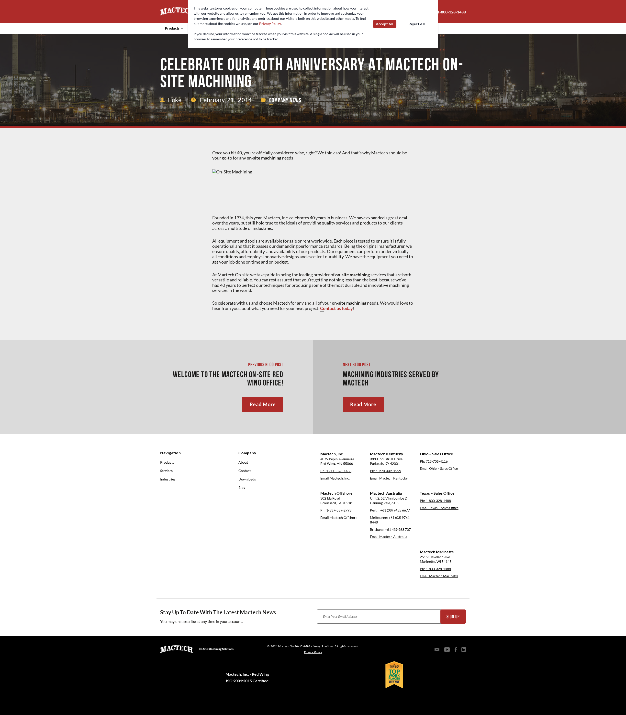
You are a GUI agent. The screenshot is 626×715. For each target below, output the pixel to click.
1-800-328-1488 (451, 12)
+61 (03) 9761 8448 (390, 520)
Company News (285, 100)
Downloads (247, 479)
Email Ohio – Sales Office (439, 468)
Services (166, 471)
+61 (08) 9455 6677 (395, 510)
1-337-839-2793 (338, 510)
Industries (167, 479)
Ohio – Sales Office (436, 454)
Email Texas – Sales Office (439, 508)
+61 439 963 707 (398, 530)
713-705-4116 (437, 461)
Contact (244, 471)
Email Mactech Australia (388, 537)
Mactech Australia (386, 493)
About (243, 462)
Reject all (417, 24)
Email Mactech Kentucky (389, 478)
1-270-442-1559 (388, 471)
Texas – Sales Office (437, 493)
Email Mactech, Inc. (335, 478)
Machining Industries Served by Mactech (391, 378)
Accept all (384, 24)
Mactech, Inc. (332, 454)
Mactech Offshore (336, 493)
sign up (453, 616)
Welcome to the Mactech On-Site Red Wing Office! (228, 378)
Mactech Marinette (437, 552)
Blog (241, 488)
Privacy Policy (270, 24)
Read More (263, 404)
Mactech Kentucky (386, 454)
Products (172, 28)
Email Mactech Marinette (439, 576)
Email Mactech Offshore (338, 518)
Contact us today (336, 308)
